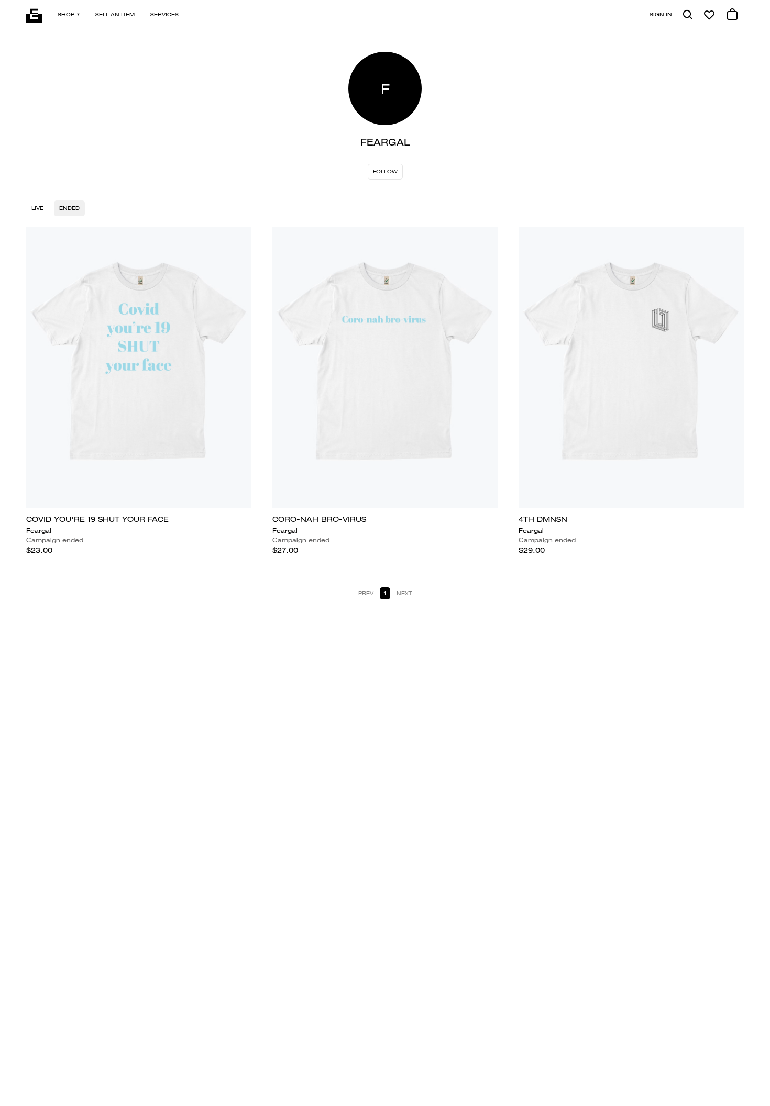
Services (164, 14)
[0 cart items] (732, 14)
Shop (66, 14)
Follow (385, 171)
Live (37, 208)
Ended (69, 208)
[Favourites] (709, 14)
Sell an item (115, 14)
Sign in (661, 14)
